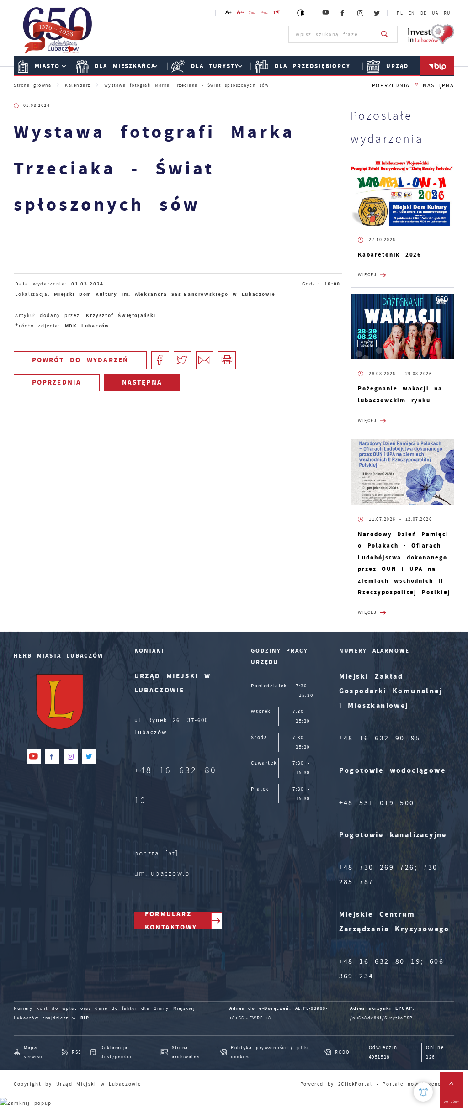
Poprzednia (391, 85)
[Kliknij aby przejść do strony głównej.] (58, 33)
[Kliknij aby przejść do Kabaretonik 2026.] (402, 193)
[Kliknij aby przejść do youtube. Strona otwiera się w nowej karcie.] (326, 13)
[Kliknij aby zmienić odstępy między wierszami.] (252, 14)
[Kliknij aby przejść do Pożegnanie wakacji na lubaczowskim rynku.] (402, 326)
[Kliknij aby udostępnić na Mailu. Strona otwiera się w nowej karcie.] (205, 360)
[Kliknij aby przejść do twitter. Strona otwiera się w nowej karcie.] (378, 13)
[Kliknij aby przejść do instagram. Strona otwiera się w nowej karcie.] (360, 13)
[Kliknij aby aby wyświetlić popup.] (423, 1092)
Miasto (47, 66)
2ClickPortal (355, 1084)
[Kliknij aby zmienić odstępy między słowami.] (265, 14)
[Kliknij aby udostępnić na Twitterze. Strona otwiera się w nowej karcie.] (182, 360)
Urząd (397, 66)
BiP (437, 66)
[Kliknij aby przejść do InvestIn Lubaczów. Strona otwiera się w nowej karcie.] (431, 34)
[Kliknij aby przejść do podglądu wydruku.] (227, 360)
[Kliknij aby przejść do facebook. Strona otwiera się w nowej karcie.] (343, 13)
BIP (85, 1018)
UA (435, 13)
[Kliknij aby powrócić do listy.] (416, 85)
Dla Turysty (215, 66)
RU (447, 13)
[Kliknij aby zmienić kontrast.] (301, 13)
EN (412, 13)
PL (400, 13)
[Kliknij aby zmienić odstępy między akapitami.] (277, 14)
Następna (438, 85)
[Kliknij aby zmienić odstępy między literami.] (240, 14)
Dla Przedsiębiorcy (313, 66)
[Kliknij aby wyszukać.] (384, 34)
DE (423, 13)
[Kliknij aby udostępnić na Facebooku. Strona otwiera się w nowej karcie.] (160, 360)
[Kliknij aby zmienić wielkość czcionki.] (228, 14)
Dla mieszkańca (125, 66)
